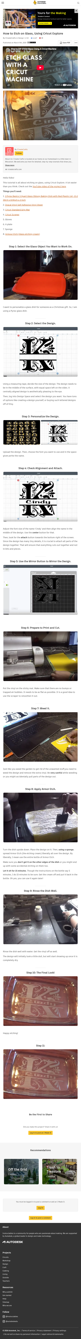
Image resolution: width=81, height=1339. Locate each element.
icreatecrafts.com (15, 169)
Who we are (7, 1305)
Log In (40, 1208)
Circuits (6, 1257)
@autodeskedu (12, 1321)
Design (21, 38)
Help (4, 1299)
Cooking (6, 1271)
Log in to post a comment (40, 1218)
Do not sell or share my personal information (22, 1334)
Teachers (6, 1281)
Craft (4, 1267)
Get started (7, 1295)
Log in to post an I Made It (40, 1133)
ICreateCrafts (10, 38)
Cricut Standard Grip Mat (17, 209)
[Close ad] (76, 11)
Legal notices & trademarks (52, 1334)
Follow (19, 153)
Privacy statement (44, 1330)
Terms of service (28, 1330)
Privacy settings (59, 1330)
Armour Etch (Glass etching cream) (22, 234)
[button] (2, 3)
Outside (6, 1277)
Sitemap (6, 1302)
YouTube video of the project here (49, 186)
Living (5, 1274)
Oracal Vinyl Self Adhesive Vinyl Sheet (24, 204)
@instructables (12, 1316)
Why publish (8, 1292)
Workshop (6, 1260)
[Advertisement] (40, 18)
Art (27, 38)
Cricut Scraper (12, 214)
